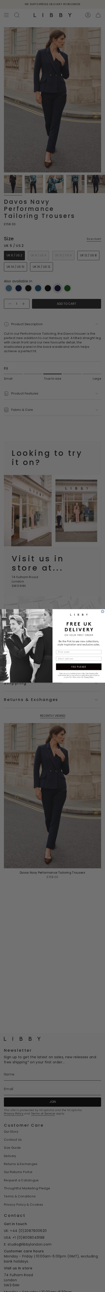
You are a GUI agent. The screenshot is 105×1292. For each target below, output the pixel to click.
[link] (78, 675)
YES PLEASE (78, 667)
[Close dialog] (102, 611)
